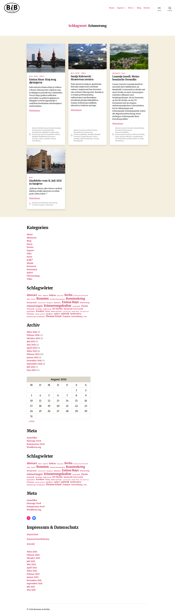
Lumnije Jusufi (137, 136)
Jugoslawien (31, 311)
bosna (46, 128)
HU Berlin (141, 134)
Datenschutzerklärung (38, 539)
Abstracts (116, 73)
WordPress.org (34, 447)
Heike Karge (47, 309)
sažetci (134, 139)
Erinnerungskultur (48, 134)
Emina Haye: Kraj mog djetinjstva (42, 81)
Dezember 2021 (34, 360)
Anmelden (32, 437)
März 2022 (32, 351)
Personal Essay (120, 139)
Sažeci (41, 76)
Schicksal (83, 139)
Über (130, 8)
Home (111, 8)
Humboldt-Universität (73, 309)
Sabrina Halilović (40, 314)
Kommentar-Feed (35, 444)
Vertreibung (36, 141)
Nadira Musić (75, 311)
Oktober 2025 (33, 338)
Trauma (53, 139)
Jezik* (36, 76)
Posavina (35, 139)
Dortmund (119, 130)
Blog (139, 8)
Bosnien (51, 128)
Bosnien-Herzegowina (57, 299)
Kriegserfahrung (126, 136)
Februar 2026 (33, 335)
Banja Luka (60, 295)
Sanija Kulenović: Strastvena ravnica (82, 78)
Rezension (32, 269)
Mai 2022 (31, 344)
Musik (30, 263)
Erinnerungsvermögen (123, 134)
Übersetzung (33, 276)
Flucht (57, 134)
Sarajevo (42, 205)
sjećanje (90, 139)
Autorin (83, 130)
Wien (85, 316)
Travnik (140, 139)
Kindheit (35, 136)
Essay (29, 244)
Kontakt (31, 544)
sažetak (46, 139)
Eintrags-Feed (34, 441)
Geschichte (38, 309)
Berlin (41, 128)
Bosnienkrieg (37, 132)
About (30, 234)
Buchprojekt (32, 303)
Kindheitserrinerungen (47, 136)
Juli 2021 (31, 367)
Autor (40, 295)
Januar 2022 (32, 357)
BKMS (28, 299)
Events (147, 8)
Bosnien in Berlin (42, 609)
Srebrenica (49, 205)
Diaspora (50, 303)
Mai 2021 (31, 370)
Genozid (35, 205)
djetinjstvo (46, 132)
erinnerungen (35, 306)
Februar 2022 (33, 354)
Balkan (52, 295)
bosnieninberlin (48, 130)
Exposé (120, 8)
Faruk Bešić (76, 306)
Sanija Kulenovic (86, 136)
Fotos (29, 257)
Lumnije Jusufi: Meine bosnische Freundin (125, 78)
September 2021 (34, 364)
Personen (31, 266)
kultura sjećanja (56, 311)
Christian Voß (42, 302)
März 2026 (32, 332)
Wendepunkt (78, 141)
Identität (91, 134)
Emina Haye (54, 132)
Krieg (117, 136)
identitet (97, 134)
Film (29, 253)
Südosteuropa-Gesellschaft (36, 316)
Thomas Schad (53, 316)
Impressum (32, 534)
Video (29, 279)
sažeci (41, 139)
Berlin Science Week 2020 (81, 295)
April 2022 (32, 348)
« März (31, 421)
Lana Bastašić (67, 311)
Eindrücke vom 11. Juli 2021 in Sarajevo (45, 182)
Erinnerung (36, 134)
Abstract (35, 128)
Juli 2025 (31, 341)
